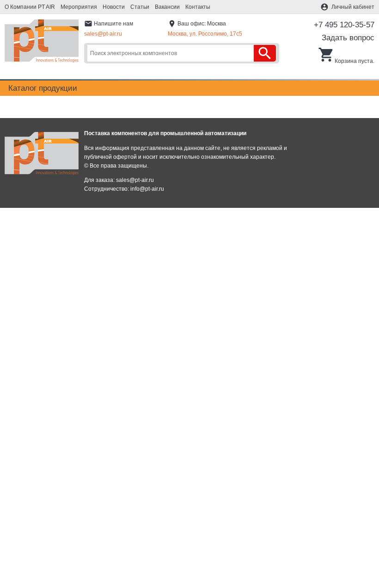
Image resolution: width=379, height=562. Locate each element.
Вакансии (167, 7)
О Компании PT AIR (30, 7)
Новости (114, 7)
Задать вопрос (348, 37)
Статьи (139, 7)
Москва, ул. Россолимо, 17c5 (205, 34)
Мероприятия (79, 7)
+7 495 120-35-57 (344, 24)
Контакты (197, 7)
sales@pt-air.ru (103, 34)
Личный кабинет (352, 7)
